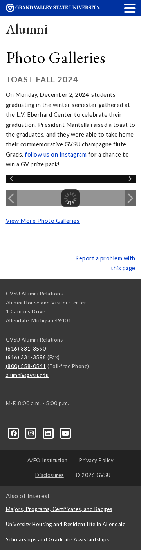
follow (34, 154)
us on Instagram (65, 154)
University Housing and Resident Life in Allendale (66, 524)
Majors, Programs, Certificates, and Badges (59, 509)
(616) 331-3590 (26, 348)
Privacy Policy (96, 460)
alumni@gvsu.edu (27, 375)
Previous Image (11, 198)
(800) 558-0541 (26, 366)
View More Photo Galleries (43, 220)
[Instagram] (31, 432)
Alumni (27, 28)
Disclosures (49, 475)
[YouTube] (66, 432)
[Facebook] (14, 432)
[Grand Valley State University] (53, 10)
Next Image (130, 198)
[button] (130, 8)
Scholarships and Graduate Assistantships (57, 539)
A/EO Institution (47, 460)
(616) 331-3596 (26, 357)
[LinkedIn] (49, 432)
